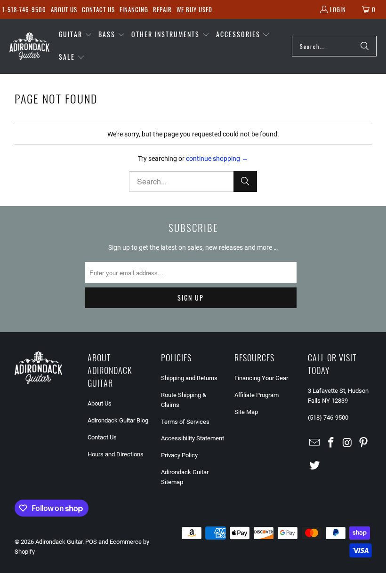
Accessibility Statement (192, 438)
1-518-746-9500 (24, 9)
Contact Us (98, 9)
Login (338, 9)
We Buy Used (194, 9)
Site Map (246, 411)
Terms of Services (185, 421)
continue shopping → (217, 158)
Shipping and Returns (189, 378)
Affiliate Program (256, 394)
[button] (75, 35)
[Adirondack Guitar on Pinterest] (364, 443)
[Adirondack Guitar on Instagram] (347, 443)
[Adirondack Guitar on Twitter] (315, 466)
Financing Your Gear (261, 378)
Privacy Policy (179, 455)
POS (91, 541)
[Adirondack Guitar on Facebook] (331, 443)
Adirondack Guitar (58, 541)
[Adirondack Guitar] (29, 46)
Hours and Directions (116, 454)
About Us (64, 9)
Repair (162, 9)
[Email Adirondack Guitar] (315, 443)
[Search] (365, 46)
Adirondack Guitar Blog (118, 420)
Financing (134, 9)
